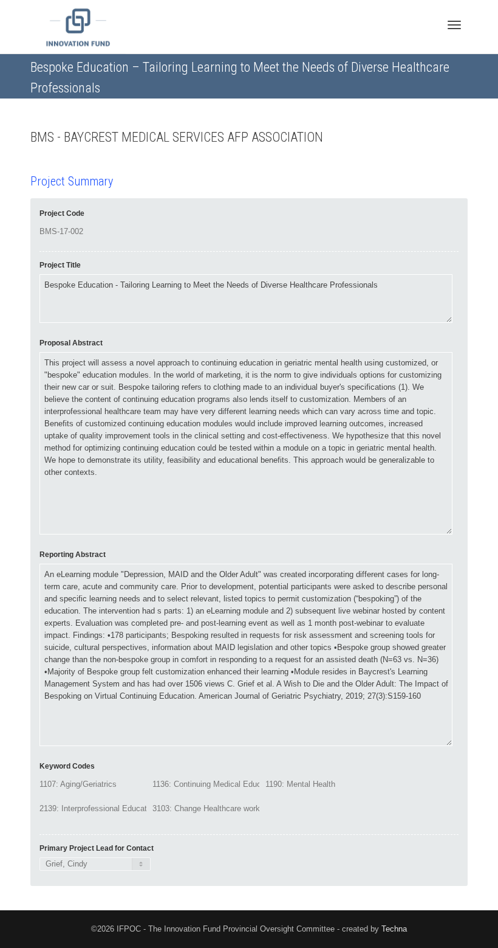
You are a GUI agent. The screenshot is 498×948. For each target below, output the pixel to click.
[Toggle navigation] (454, 25)
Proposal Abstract (71, 343)
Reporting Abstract (72, 554)
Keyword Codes (67, 766)
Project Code (61, 213)
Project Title (60, 265)
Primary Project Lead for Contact (96, 848)
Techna (394, 928)
